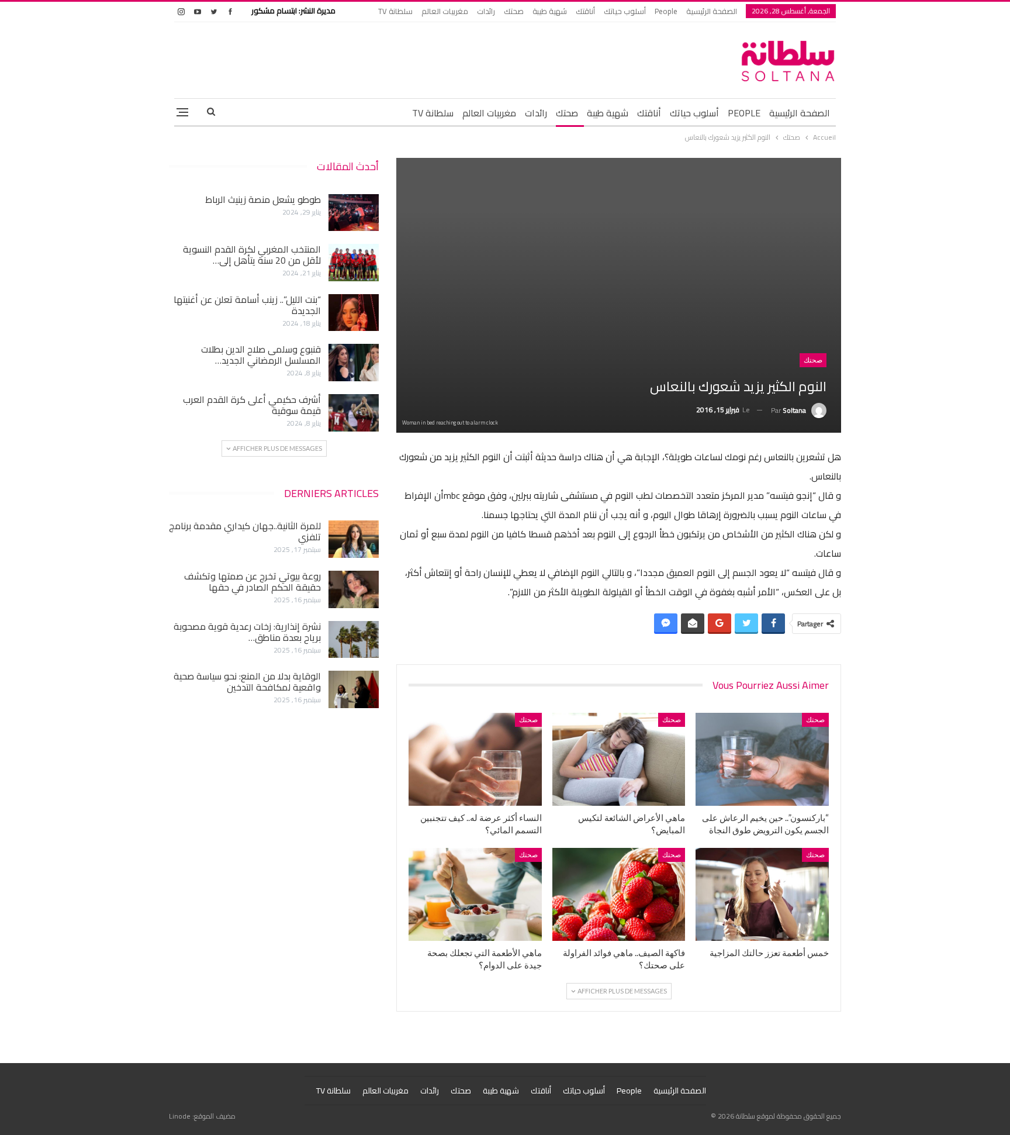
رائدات (486, 11)
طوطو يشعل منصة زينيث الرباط (263, 199)
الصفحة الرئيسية (711, 11)
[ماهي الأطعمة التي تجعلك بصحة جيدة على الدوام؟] (475, 894)
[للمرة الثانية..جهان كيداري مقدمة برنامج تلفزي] (353, 539)
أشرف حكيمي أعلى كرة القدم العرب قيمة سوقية (252, 405)
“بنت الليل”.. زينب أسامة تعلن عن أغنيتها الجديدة (247, 305)
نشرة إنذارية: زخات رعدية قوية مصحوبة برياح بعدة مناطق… (247, 631)
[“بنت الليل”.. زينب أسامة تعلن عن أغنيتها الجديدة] (353, 313)
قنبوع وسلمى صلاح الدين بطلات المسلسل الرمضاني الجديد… (261, 354)
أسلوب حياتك (625, 11)
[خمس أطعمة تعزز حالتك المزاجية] (762, 894)
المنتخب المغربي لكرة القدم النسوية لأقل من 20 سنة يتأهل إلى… (252, 254)
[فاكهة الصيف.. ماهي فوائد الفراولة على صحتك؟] (619, 894)
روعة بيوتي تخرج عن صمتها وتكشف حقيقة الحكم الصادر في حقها (252, 581)
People (666, 11)
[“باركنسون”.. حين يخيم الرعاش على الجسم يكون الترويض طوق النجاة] (762, 759)
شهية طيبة (549, 11)
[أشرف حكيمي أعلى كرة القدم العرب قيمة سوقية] (353, 413)
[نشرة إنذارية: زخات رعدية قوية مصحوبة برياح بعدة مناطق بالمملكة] (353, 639)
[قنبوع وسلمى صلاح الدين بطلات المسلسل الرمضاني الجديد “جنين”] (353, 362)
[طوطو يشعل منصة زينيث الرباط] (353, 213)
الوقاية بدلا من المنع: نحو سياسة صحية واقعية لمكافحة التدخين (247, 681)
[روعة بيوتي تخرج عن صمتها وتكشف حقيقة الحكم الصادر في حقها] (353, 589)
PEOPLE (744, 113)
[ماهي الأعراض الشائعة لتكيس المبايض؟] (619, 759)
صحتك (514, 11)
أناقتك (585, 11)
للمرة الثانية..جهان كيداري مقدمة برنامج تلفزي (245, 531)
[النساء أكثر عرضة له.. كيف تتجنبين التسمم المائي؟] (475, 759)
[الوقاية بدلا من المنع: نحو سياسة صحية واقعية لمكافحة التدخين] (353, 689)
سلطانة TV (395, 11)
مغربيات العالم (444, 11)
